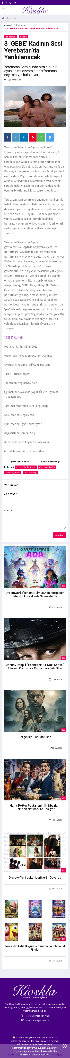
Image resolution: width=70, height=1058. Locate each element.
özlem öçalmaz (12, 472)
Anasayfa (8, 25)
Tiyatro (23, 36)
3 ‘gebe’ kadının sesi (26, 467)
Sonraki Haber (49, 461)
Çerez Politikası (37, 1051)
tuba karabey (30, 472)
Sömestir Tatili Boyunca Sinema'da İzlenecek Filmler (35, 947)
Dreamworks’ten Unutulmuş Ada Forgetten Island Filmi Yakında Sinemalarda (35, 594)
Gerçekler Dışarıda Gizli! (35, 737)
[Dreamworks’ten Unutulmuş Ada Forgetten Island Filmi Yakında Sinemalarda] (35, 566)
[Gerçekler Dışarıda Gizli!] (35, 710)
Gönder (59, 535)
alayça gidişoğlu (47, 467)
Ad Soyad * (11, 494)
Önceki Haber (21, 461)
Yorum (8, 510)
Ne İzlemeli (21, 25)
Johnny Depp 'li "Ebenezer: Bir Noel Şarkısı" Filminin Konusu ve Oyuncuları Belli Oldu (35, 666)
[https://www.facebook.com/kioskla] (2, 2)
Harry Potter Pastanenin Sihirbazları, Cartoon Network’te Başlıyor (35, 807)
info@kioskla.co (42, 1020)
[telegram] (50, 137)
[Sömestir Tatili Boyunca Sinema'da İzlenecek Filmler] (35, 920)
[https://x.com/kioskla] (6, 2)
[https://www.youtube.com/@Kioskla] (15, 2)
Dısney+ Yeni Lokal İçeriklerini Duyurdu (35, 877)
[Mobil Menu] (3, 10)
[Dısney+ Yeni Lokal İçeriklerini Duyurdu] (35, 851)
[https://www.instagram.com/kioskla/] (10, 2)
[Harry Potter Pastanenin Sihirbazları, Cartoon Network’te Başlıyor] (35, 779)
